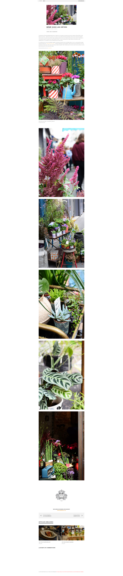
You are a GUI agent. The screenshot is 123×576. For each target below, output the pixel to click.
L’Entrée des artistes (44, 542)
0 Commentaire (54, 31)
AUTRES (48, 31)
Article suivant (77, 514)
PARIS (51, 31)
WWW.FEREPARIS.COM (61, 510)
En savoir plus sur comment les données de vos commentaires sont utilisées (70, 571)
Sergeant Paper (66, 542)
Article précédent (47, 514)
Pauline (40, 543)
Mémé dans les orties (50, 43)
